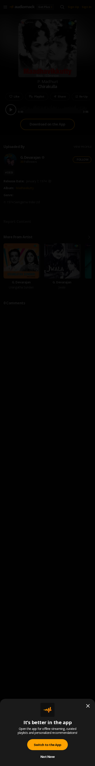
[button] (47, 383)
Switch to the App (47, 744)
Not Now (47, 756)
